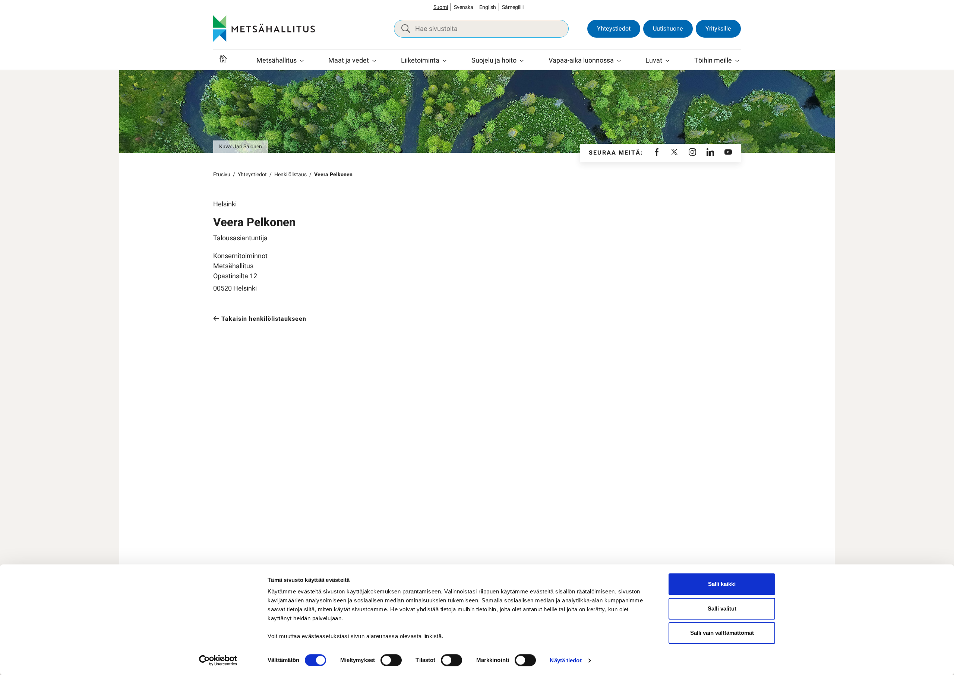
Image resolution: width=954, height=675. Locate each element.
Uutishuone (668, 28)
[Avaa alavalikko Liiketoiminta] (444, 60)
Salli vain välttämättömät (722, 633)
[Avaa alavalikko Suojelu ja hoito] (521, 60)
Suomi (440, 7)
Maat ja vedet (348, 61)
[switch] (391, 660)
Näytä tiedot (565, 660)
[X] (674, 153)
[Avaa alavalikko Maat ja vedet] (374, 60)
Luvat (653, 61)
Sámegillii (513, 7)
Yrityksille (718, 28)
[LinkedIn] (710, 153)
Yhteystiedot (614, 28)
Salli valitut (722, 608)
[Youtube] (728, 153)
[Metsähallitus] (264, 28)
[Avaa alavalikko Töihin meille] (737, 60)
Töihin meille (713, 61)
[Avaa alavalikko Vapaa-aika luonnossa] (619, 60)
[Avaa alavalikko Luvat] (667, 60)
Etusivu (221, 174)
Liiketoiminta (420, 61)
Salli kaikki (722, 584)
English (487, 7)
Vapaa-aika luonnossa (581, 61)
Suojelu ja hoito (494, 61)
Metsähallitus (276, 61)
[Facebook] (657, 153)
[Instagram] (692, 153)
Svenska (463, 7)
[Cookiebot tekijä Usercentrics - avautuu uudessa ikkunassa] (218, 660)
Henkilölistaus (290, 174)
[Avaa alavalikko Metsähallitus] (302, 60)
